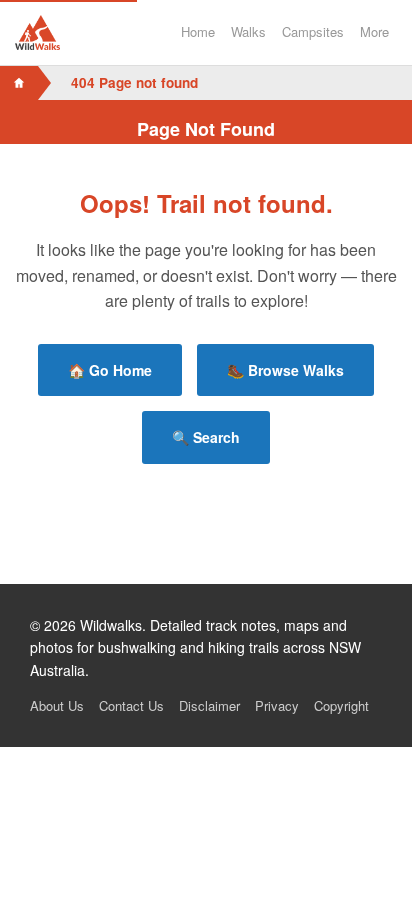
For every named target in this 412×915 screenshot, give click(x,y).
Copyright (341, 705)
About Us (57, 705)
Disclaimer (209, 705)
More (374, 31)
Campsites (313, 31)
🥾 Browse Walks (285, 370)
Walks (248, 31)
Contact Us (131, 705)
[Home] (19, 83)
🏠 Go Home (110, 370)
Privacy (277, 705)
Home (198, 31)
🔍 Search (206, 437)
